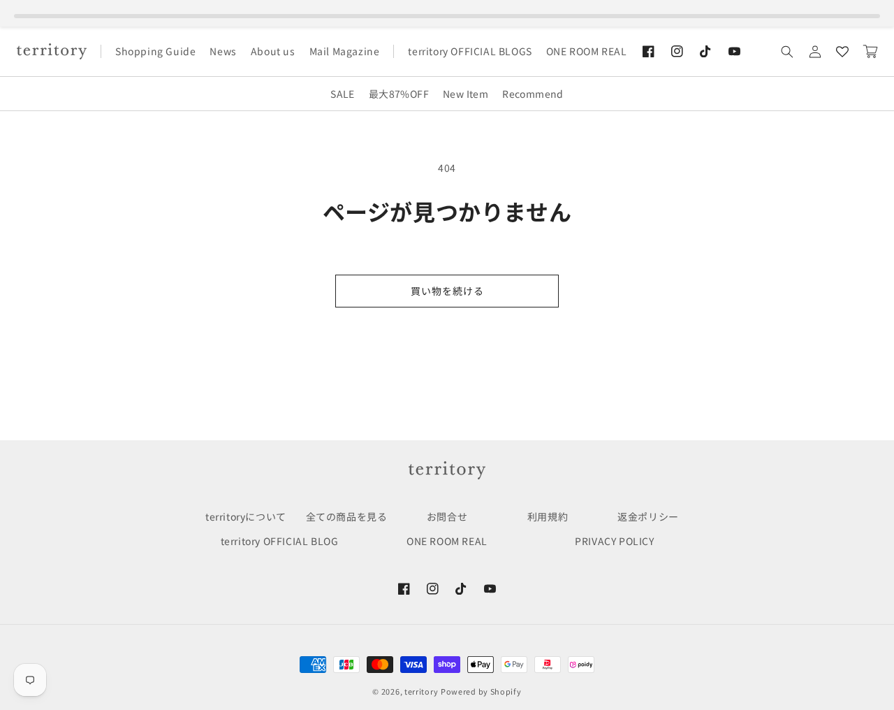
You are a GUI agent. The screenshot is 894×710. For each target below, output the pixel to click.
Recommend (533, 94)
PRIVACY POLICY (614, 541)
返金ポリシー (648, 516)
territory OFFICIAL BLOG (280, 541)
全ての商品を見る (347, 516)
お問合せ (447, 516)
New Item (465, 94)
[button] (787, 51)
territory (421, 691)
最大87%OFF (399, 94)
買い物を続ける (447, 291)
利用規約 (547, 516)
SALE (342, 94)
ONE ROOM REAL (447, 541)
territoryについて (245, 516)
